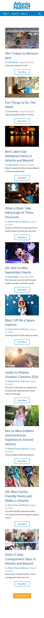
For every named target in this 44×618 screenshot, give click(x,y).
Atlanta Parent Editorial (18, 221)
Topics (14, 13)
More (23, 13)
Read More (22, 72)
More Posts (22, 596)
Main (5, 13)
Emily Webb (12, 62)
